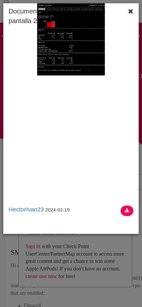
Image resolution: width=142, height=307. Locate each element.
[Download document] (127, 211)
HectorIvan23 (26, 209)
